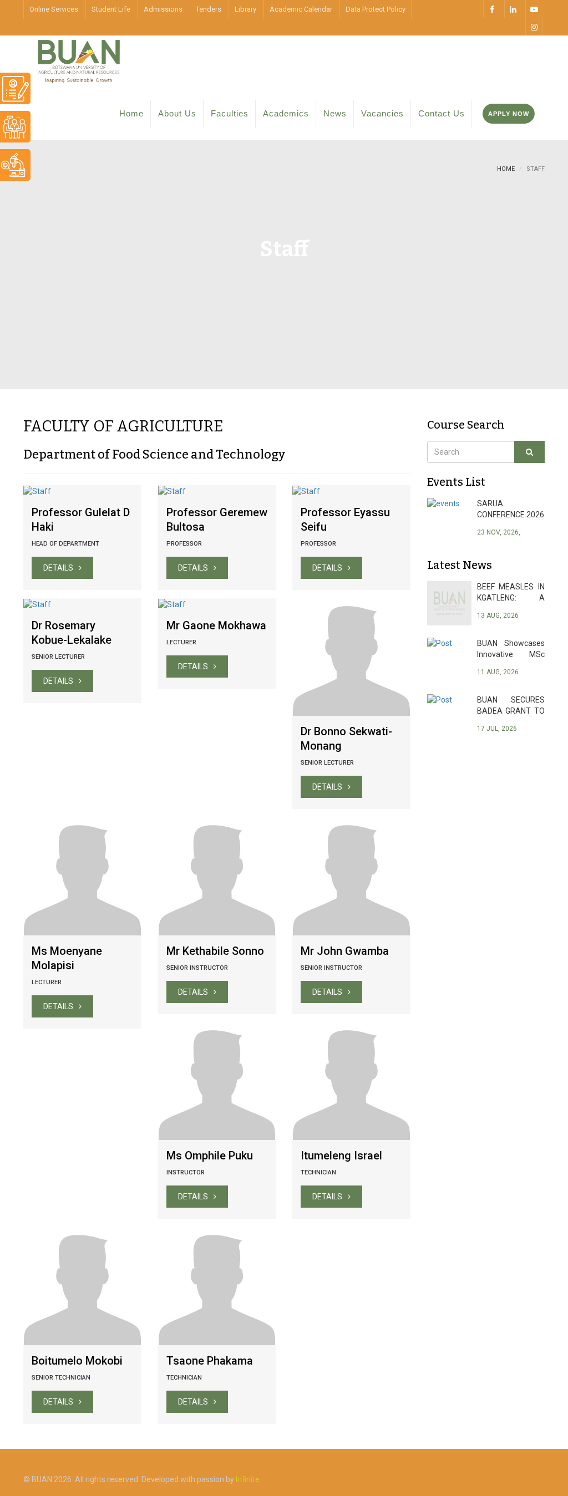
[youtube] (534, 9)
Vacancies (382, 113)
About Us (177, 113)
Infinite (248, 1479)
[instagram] (534, 26)
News (335, 113)
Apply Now (508, 113)
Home (131, 113)
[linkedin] (513, 9)
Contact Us (441, 113)
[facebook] (492, 9)
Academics (286, 113)
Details (58, 567)
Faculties (229, 113)
